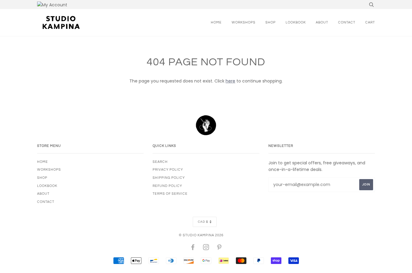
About (322, 22)
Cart (370, 22)
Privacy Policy (168, 169)
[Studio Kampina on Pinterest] (219, 248)
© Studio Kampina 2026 (201, 235)
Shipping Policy (169, 177)
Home (216, 22)
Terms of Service (170, 193)
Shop (270, 22)
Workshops (243, 22)
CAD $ (203, 221)
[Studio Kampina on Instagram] (206, 248)
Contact (346, 22)
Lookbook (296, 22)
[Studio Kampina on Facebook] (193, 248)
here (230, 81)
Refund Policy (167, 186)
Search (160, 161)
